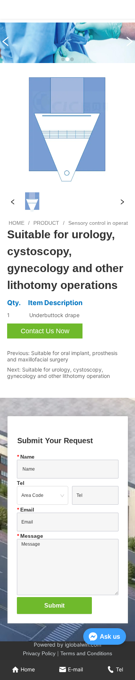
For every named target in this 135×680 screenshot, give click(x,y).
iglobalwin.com (83, 644)
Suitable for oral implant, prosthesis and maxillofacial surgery (62, 356)
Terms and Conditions (86, 653)
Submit (54, 605)
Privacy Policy (39, 653)
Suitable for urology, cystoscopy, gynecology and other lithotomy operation (58, 372)
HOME (16, 223)
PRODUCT (46, 223)
